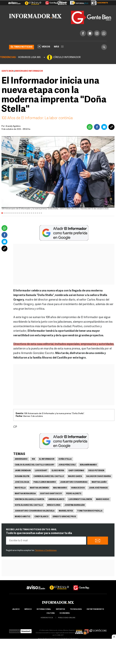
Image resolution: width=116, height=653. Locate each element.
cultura (51, 613)
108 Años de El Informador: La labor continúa (37, 118)
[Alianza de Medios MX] (82, 630)
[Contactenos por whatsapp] (104, 33)
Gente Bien (7, 71)
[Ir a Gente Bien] (49, 1)
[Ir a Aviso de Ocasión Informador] (14, 1)
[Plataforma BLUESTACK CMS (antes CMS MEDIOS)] (26, 630)
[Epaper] (78, 2)
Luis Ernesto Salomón (80, 499)
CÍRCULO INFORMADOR (67, 57)
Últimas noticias (21, 47)
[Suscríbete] (98, 2)
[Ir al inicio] (35, 16)
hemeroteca (47, 618)
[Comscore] (98, 630)
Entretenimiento (95, 609)
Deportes (60, 609)
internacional (44, 609)
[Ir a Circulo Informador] (31, 1)
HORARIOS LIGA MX (29, 57)
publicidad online (66, 618)
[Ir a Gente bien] (81, 585)
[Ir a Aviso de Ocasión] (36, 585)
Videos (46, 47)
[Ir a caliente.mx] (62, 2)
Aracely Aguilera (13, 126)
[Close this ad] (114, 637)
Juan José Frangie (98, 488)
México (28, 609)
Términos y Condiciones (46, 550)
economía (65, 613)
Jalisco (15, 609)
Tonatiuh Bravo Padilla (89, 511)
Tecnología (76, 609)
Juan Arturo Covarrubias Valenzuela (35, 511)
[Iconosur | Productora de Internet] (14, 630)
